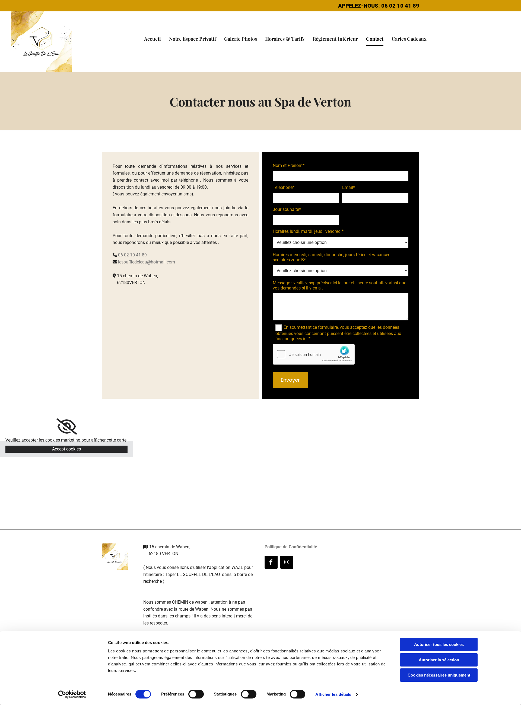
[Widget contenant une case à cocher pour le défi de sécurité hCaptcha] (314, 354)
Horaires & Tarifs (284, 39)
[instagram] (286, 562)
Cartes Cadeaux (409, 39)
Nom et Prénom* (288, 165)
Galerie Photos (240, 39)
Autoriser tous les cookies (439, 644)
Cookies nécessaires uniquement (439, 675)
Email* (348, 187)
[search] (466, 48)
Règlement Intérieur (335, 39)
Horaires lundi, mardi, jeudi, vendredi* (308, 231)
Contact (374, 39)
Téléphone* (283, 187)
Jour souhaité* (287, 209)
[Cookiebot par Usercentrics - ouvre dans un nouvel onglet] (72, 694)
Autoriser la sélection (439, 660)
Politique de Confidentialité (291, 546)
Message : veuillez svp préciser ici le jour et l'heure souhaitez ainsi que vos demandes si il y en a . (339, 285)
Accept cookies (66, 449)
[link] (66, 427)
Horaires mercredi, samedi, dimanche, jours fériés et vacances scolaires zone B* (331, 257)
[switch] (196, 694)
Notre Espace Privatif (192, 39)
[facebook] (271, 562)
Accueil (152, 39)
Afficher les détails (333, 694)
